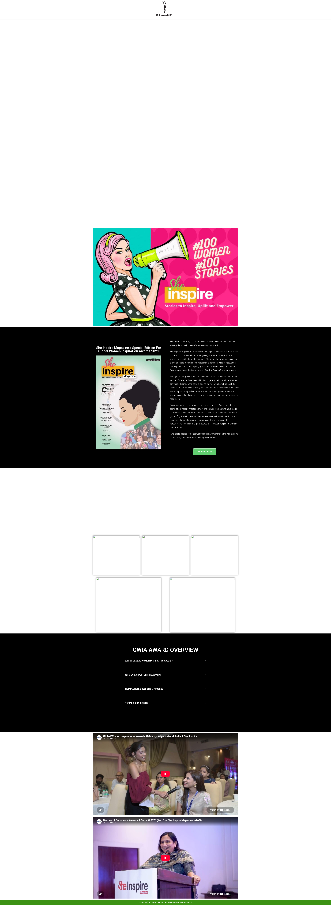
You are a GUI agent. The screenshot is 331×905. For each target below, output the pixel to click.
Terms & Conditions (136, 703)
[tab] (165, 661)
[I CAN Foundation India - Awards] (164, 9)
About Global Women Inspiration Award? (149, 661)
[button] (204, 451)
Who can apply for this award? (143, 675)
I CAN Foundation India (181, 902)
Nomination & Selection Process (144, 689)
